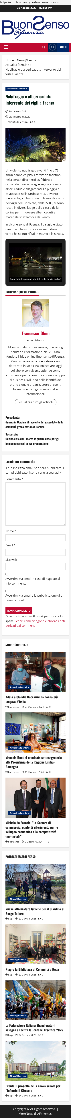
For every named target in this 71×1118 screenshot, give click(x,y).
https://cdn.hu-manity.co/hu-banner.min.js (29, 2)
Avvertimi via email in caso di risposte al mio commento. (32, 581)
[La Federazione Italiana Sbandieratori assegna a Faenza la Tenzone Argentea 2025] (35, 1000)
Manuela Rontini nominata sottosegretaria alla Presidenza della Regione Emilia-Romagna (33, 762)
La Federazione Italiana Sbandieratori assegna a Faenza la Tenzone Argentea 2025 (34, 1027)
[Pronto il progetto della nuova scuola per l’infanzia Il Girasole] (35, 1061)
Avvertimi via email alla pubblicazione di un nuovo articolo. (34, 597)
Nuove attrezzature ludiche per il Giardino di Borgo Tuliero (34, 911)
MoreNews (26, 1114)
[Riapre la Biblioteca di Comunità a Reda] (35, 944)
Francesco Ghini (18, 111)
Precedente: (34, 422)
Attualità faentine (17, 88)
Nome (10, 531)
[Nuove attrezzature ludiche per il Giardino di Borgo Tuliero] (35, 884)
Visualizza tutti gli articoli (36, 402)
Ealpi (10, 918)
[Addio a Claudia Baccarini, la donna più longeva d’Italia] (35, 672)
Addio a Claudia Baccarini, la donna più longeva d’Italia (31, 699)
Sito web (11, 560)
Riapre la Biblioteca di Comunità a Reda (32, 969)
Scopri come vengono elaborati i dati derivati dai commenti (35, 623)
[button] (6, 47)
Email (10, 545)
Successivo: (32, 439)
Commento (14, 479)
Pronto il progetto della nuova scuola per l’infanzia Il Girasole (32, 1088)
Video (63, 47)
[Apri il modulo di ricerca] (43, 47)
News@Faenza (18, 899)
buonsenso (13, 706)
